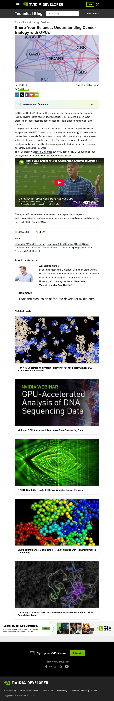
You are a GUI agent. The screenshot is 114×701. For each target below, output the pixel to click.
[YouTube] (67, 666)
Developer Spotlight (70, 247)
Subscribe (92, 13)
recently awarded (43, 151)
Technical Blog (29, 13)
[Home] (32, 4)
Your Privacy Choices (29, 691)
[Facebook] (46, 666)
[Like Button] (77, 85)
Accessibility (62, 691)
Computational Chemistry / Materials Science (37, 247)
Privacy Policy (10, 691)
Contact (93, 691)
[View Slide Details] (57, 628)
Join (90, 4)
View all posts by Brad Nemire (55, 285)
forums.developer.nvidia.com (74, 298)
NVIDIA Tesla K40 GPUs (33, 128)
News (86, 243)
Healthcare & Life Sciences (60, 243)
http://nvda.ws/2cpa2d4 (73, 214)
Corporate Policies (78, 691)
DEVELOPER (53, 4)
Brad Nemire (23, 89)
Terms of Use (47, 691)
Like (83, 85)
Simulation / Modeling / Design (32, 22)
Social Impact (33, 251)
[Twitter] (61, 666)
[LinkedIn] (55, 666)
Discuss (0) (94, 85)
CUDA (54, 128)
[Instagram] (50, 666)
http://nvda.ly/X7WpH (37, 222)
